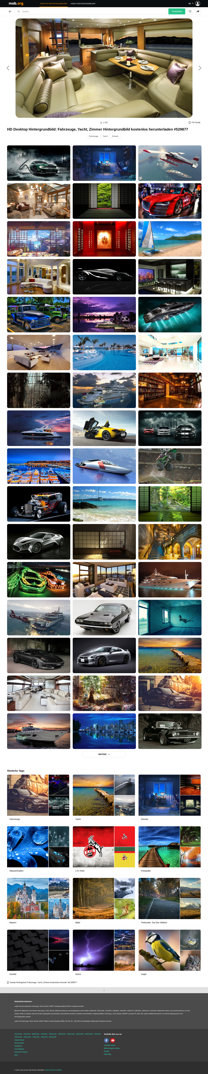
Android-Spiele (19, 1040)
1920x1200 (27, 1037)
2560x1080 (79, 1034)
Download (177, 11)
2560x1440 (52, 1034)
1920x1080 (18, 1034)
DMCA (59, 1070)
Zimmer (115, 136)
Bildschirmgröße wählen (112, 1048)
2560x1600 (52, 1037)
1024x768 (35, 1037)
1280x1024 (61, 1034)
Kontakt (106, 1051)
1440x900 (97, 1034)
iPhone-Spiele (19, 1043)
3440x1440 (70, 1034)
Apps (16, 1055)
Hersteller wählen (110, 1045)
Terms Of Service (50, 1070)
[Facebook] (107, 1042)
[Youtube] (113, 1042)
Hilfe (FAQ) (107, 1054)
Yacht (105, 136)
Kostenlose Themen (21, 1052)
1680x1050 (18, 1037)
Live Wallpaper (19, 1049)
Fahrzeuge (93, 136)
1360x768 (44, 1037)
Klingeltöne (18, 1046)
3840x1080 (88, 1034)
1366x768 (26, 1034)
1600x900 (44, 1034)
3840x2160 (35, 1034)
